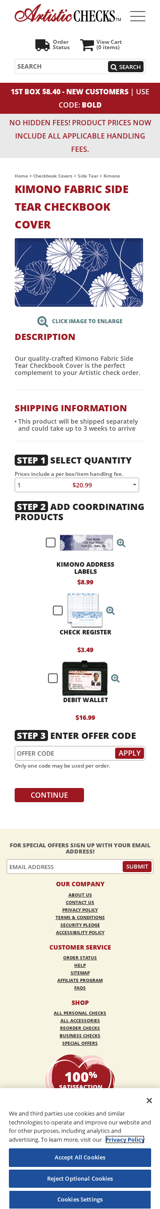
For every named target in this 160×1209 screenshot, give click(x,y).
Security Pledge (80, 924)
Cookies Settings (80, 1199)
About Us (80, 894)
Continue (49, 795)
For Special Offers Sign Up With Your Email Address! (80, 848)
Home (21, 176)
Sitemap (80, 972)
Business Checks (80, 1035)
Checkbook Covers (52, 176)
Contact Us (80, 902)
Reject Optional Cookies (80, 1178)
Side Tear (88, 176)
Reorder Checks (80, 1028)
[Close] (149, 1100)
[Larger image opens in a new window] (79, 271)
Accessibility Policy (80, 932)
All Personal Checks (80, 1013)
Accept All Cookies (80, 1157)
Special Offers (80, 1043)
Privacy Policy (80, 909)
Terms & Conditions (80, 917)
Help (80, 965)
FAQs (80, 987)
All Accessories (80, 1020)
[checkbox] (82, 543)
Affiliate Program (80, 980)
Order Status (80, 957)
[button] (121, 543)
